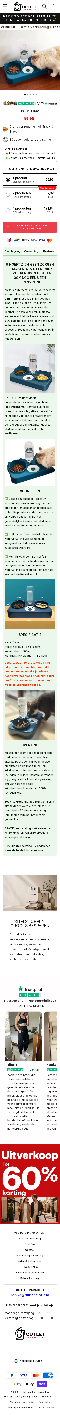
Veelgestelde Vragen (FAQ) (30, 1232)
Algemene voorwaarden (22, 1402)
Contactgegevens (46, 1408)
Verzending (31, 251)
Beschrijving (13, 251)
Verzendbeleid (46, 1402)
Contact (30, 1249)
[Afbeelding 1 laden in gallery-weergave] (25, 95)
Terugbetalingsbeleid (27, 1396)
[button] (5, 6)
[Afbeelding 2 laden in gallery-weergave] (27, 94)
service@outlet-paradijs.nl (30, 1295)
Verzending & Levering (30, 1255)
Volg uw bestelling (30, 1238)
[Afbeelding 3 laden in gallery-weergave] (30, 94)
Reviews (48, 251)
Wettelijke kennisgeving (20, 1408)
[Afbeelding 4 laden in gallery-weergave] (33, 94)
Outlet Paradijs (28, 1392)
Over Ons (30, 1244)
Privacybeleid (49, 1396)
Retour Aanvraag (30, 1278)
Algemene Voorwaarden (30, 1272)
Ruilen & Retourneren (30, 1261)
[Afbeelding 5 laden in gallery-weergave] (36, 94)
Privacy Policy (30, 1266)
